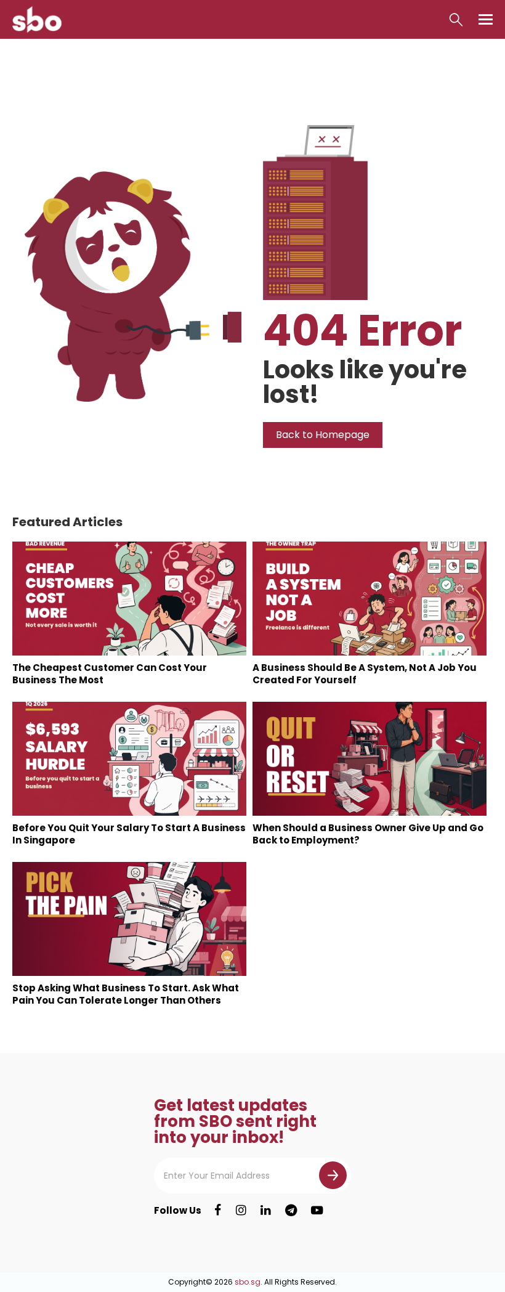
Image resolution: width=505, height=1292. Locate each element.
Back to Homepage (323, 435)
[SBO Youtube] (317, 1211)
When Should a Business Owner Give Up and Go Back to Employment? (367, 834)
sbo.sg (248, 1282)
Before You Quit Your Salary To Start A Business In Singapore (129, 834)
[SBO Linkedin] (266, 1211)
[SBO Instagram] (241, 1211)
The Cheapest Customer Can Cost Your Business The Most (109, 673)
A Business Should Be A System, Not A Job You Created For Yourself (364, 673)
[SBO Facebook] (217, 1211)
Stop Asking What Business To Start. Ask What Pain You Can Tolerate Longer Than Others (125, 994)
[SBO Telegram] (291, 1211)
